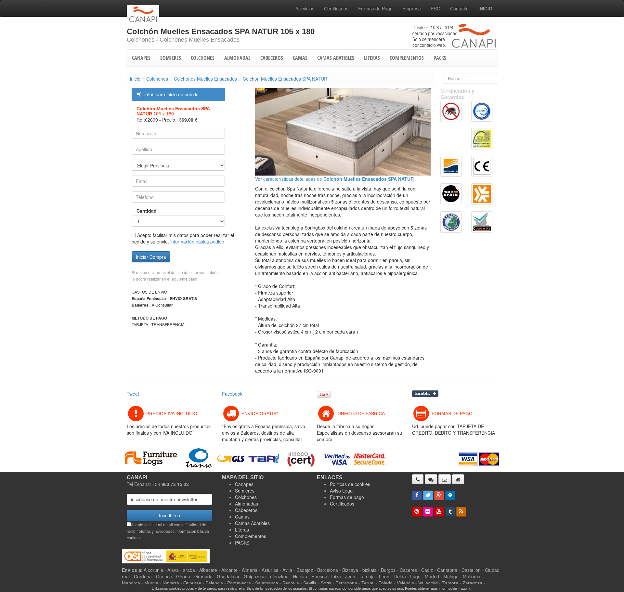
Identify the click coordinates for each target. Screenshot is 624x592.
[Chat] (431, 479)
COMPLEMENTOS (407, 57)
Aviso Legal (342, 490)
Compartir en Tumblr (425, 393)
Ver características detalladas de (334, 179)
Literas (242, 529)
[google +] (439, 495)
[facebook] (417, 495)
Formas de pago (347, 497)
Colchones (157, 78)
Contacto (459, 8)
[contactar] (444, 479)
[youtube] (439, 512)
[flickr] (428, 512)
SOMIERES (170, 57)
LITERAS (372, 57)
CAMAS (300, 57)
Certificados (336, 8)
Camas (242, 516)
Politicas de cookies (350, 484)
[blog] (461, 512)
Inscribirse (169, 515)
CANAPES (141, 57)
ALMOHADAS (237, 57)
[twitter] (428, 495)
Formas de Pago (375, 8)
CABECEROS (271, 57)
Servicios (305, 8)
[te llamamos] (417, 479)
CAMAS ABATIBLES (335, 57)
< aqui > (464, 588)
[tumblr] (450, 512)
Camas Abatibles (252, 523)
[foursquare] (450, 495)
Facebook (232, 393)
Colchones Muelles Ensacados (205, 78)
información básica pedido (197, 241)
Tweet (133, 393)
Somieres (244, 490)
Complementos (250, 536)
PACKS (440, 57)
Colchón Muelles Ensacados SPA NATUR (285, 78)
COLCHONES (202, 57)
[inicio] (458, 479)
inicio (135, 78)
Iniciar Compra (151, 257)
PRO (435, 8)
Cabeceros (246, 510)
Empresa (411, 8)
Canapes (244, 484)
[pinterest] (417, 512)
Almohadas (246, 503)
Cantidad (141, 210)
